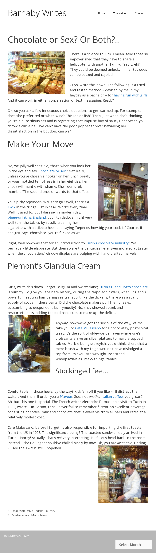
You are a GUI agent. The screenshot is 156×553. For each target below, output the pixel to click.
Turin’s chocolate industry (107, 243)
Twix (11, 207)
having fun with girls (130, 95)
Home (102, 13)
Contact (140, 13)
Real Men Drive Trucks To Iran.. (33, 511)
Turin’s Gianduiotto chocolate (123, 287)
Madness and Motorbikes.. (30, 515)
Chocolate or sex (52, 171)
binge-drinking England (27, 217)
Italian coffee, (112, 396)
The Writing (120, 13)
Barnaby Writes (37, 12)
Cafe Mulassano (88, 328)
